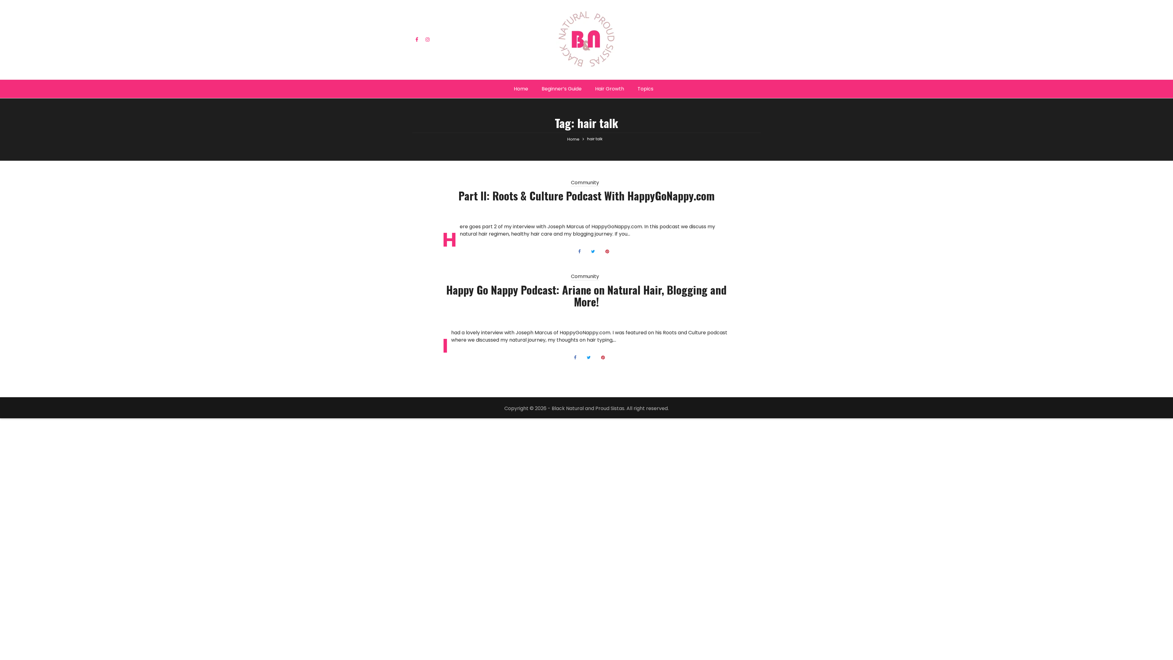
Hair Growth (609, 88)
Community (585, 183)
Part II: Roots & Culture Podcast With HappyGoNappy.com (586, 195)
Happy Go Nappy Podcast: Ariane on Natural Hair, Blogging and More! (586, 295)
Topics (645, 88)
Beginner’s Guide (562, 88)
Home (521, 88)
